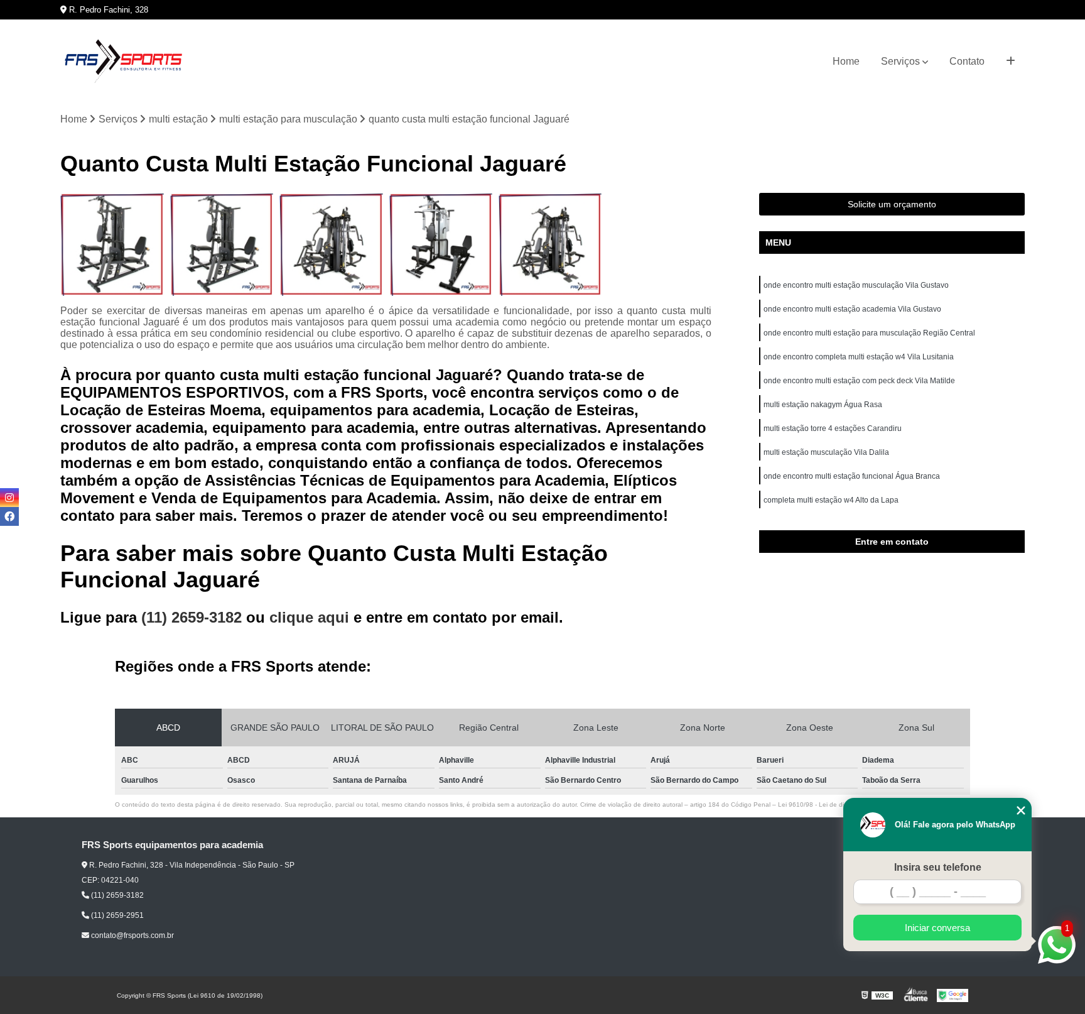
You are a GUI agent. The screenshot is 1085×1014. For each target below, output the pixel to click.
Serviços (900, 61)
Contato (967, 61)
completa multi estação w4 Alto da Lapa (831, 500)
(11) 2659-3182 (193, 617)
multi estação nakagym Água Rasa (823, 404)
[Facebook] (9, 516)
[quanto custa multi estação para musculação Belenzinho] (221, 244)
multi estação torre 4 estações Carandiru (833, 428)
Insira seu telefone (937, 867)
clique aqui (309, 617)
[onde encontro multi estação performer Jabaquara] (550, 244)
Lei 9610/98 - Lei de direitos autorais (831, 804)
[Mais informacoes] (1010, 61)
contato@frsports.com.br (131, 935)
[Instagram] (9, 497)
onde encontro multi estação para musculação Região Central (869, 333)
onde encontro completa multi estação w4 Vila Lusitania (859, 356)
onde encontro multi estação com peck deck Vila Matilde (859, 380)
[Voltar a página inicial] (123, 61)
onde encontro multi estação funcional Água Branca (852, 476)
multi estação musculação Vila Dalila (826, 452)
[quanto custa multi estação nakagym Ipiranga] (111, 244)
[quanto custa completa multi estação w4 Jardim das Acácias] (440, 244)
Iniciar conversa (937, 927)
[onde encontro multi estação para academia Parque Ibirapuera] (330, 244)
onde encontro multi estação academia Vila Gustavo (852, 309)
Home (846, 61)
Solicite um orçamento (892, 204)
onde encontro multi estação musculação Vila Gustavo (856, 285)
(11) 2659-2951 (116, 915)
